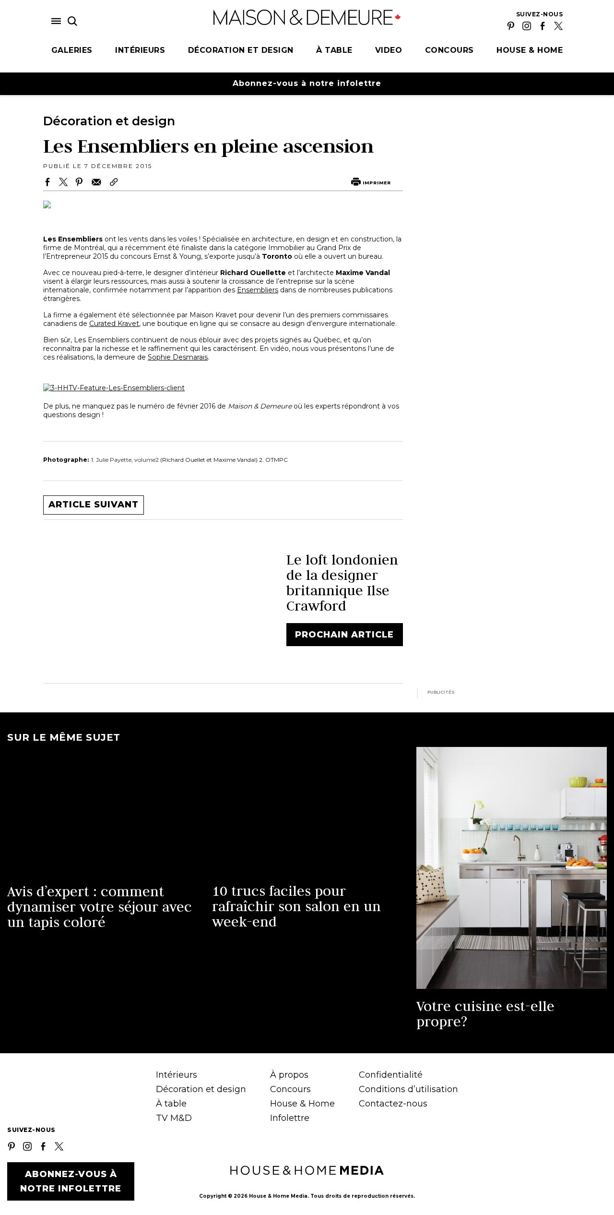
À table (334, 50)
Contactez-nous (393, 1103)
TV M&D (174, 1118)
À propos (289, 1075)
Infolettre (289, 1118)
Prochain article (344, 634)
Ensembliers (257, 290)
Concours (449, 50)
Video (388, 50)
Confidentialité (391, 1075)
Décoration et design (241, 50)
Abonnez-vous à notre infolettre (307, 83)
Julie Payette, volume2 (128, 459)
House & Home (529, 50)
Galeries (72, 50)
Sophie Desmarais (178, 357)
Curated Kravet (114, 323)
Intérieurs (140, 50)
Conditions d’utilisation (408, 1089)
